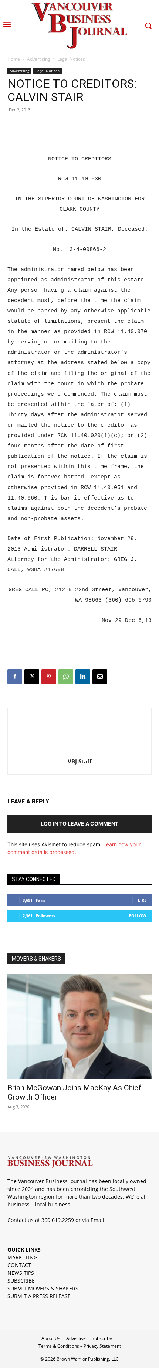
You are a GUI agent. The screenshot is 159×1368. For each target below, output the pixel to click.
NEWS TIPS (20, 1272)
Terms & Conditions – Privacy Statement (79, 1346)
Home (13, 59)
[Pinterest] (48, 676)
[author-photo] (79, 751)
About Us (50, 1338)
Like (142, 900)
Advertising (38, 59)
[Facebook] (14, 676)
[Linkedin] (82, 676)
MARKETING (22, 1257)
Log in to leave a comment (79, 823)
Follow (137, 915)
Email (97, 1219)
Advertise (76, 1338)
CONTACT (19, 1265)
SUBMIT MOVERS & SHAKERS (42, 1288)
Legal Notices (71, 59)
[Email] (99, 676)
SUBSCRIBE (21, 1280)
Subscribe (102, 1338)
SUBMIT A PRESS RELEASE (39, 1296)
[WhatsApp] (65, 676)
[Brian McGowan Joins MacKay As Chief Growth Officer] (79, 1026)
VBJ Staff (80, 761)
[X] (31, 676)
